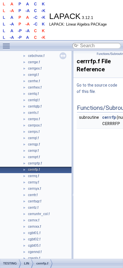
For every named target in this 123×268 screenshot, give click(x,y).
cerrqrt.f (34, 157)
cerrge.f (34, 62)
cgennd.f (34, 252)
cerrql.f (33, 138)
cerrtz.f (33, 208)
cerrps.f (33, 132)
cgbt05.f (34, 246)
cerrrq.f (33, 176)
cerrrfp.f (34, 170)
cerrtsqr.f (34, 201)
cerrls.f (33, 113)
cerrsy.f (33, 182)
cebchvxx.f (36, 56)
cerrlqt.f (33, 100)
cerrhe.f (34, 81)
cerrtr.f (32, 195)
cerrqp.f (34, 144)
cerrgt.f (33, 75)
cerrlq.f (33, 94)
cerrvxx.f (34, 227)
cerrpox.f (34, 125)
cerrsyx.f (34, 189)
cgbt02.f (34, 239)
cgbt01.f (34, 233)
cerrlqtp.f (34, 106)
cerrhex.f (34, 87)
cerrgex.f (34, 68)
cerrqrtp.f (35, 163)
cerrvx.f (33, 220)
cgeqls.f (34, 258)
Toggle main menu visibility (7, 46)
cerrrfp (109, 117)
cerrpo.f (34, 119)
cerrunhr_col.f (38, 214)
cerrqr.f (33, 151)
